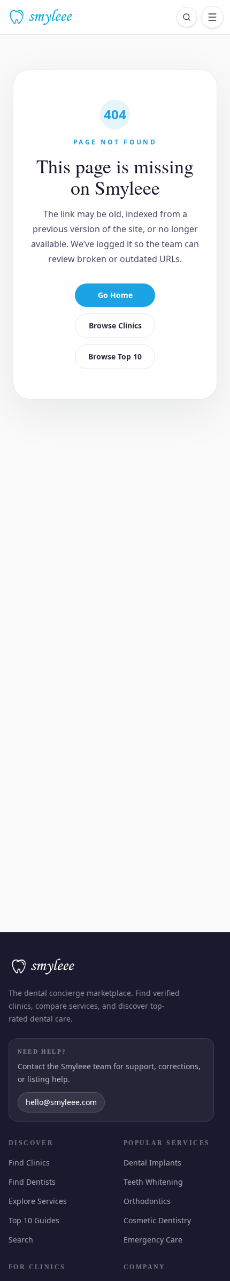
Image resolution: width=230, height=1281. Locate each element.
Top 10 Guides (34, 1220)
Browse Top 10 (115, 356)
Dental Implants (150, 1162)
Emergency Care (153, 1239)
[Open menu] (212, 17)
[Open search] (187, 17)
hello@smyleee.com (63, 1102)
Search (21, 1239)
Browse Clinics (115, 325)
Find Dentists (31, 1181)
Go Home (115, 295)
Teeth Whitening (153, 1181)
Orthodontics (146, 1201)
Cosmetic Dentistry (156, 1220)
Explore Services (39, 1201)
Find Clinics (28, 1162)
